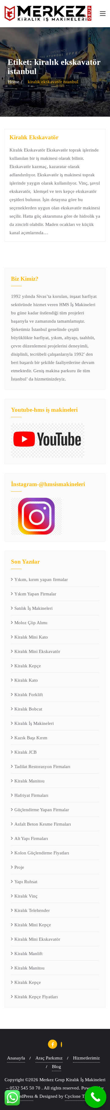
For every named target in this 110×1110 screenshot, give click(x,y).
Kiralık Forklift (28, 694)
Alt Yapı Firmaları (31, 838)
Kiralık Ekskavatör (33, 137)
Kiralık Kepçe (27, 665)
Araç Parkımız (49, 1058)
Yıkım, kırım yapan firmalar (41, 579)
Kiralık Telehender (32, 910)
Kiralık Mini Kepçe (32, 924)
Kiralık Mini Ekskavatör (37, 651)
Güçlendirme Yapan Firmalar (41, 809)
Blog (56, 1066)
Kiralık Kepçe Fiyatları (36, 996)
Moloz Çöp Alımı (30, 622)
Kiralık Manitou (29, 780)
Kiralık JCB (25, 752)
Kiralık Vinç (26, 896)
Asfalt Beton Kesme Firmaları (42, 824)
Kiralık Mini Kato (31, 637)
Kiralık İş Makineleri (34, 723)
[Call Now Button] (96, 1097)
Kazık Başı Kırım (30, 737)
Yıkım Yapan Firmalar (35, 593)
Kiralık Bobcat (28, 709)
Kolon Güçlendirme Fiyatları (41, 852)
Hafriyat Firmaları (31, 795)
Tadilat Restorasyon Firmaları (42, 766)
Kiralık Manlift (28, 953)
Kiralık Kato (26, 680)
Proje (19, 867)
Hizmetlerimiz (86, 1058)
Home (13, 81)
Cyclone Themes (81, 1096)
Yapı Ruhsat (25, 881)
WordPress (23, 1096)
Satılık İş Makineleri (33, 608)
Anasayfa (16, 1058)
